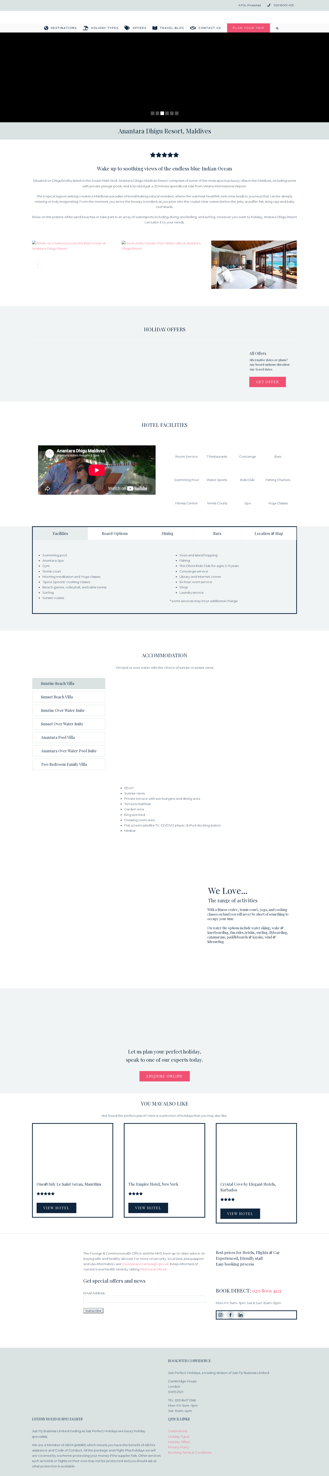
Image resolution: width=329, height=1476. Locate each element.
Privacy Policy (179, 1447)
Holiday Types (179, 1436)
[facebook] (230, 1315)
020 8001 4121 (266, 1290)
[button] (277, 28)
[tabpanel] (164, 581)
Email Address (94, 1293)
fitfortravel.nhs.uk (153, 1269)
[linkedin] (240, 1315)
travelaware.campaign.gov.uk (145, 1264)
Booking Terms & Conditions (189, 1452)
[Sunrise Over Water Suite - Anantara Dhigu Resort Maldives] (165, 265)
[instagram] (220, 1315)
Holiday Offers (179, 1442)
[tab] (60, 533)
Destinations (177, 1431)
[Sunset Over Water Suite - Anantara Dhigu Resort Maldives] (254, 265)
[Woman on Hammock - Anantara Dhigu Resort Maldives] (75, 265)
